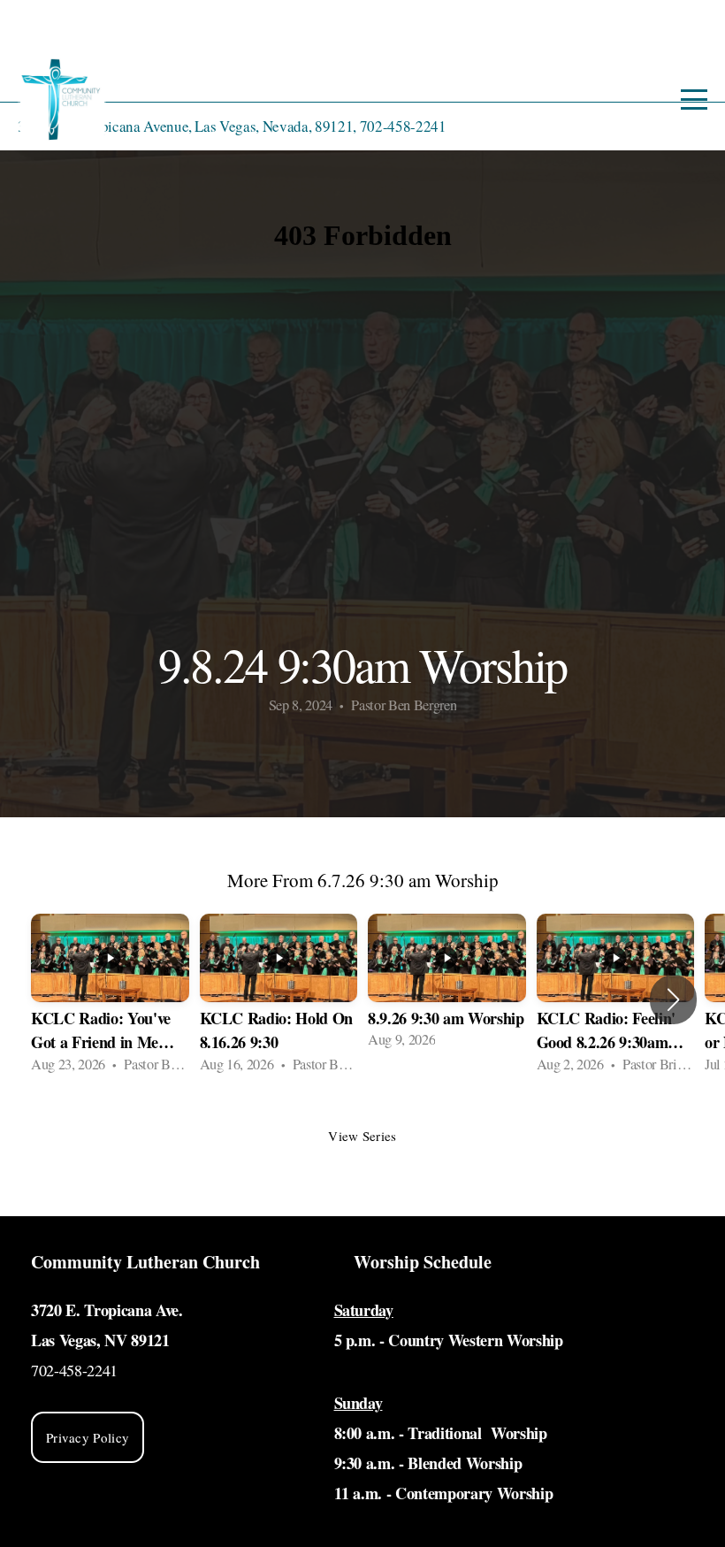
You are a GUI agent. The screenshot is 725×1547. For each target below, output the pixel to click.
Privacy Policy (87, 1437)
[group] (110, 999)
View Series (362, 1136)
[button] (673, 999)
